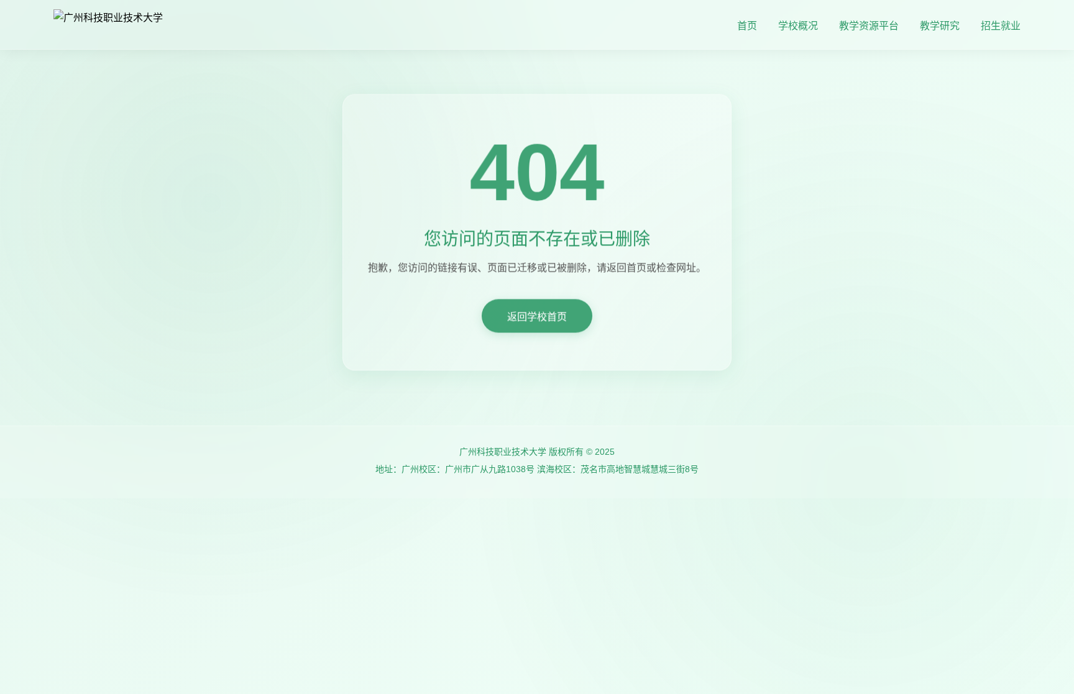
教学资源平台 (869, 26)
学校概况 (798, 26)
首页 (747, 26)
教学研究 (940, 26)
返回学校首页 (537, 320)
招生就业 (1001, 26)
